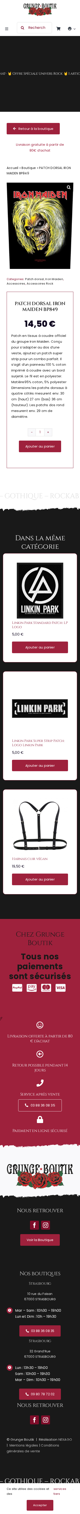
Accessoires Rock (40, 283)
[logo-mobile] (40, 5)
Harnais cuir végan (30, 859)
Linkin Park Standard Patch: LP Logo (40, 625)
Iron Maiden (54, 279)
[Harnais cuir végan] (40, 801)
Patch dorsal (34, 279)
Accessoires (16, 283)
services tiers (60, 1491)
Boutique (29, 168)
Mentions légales (24, 1445)
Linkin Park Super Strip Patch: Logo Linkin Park (38, 743)
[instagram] (45, 1419)
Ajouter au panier (40, 446)
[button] (68, 187)
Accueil (12, 168)
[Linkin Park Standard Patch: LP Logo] (40, 565)
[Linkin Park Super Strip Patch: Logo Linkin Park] (40, 683)
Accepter (40, 1505)
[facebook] (34, 1419)
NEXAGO (65, 1439)
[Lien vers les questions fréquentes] (40, 74)
